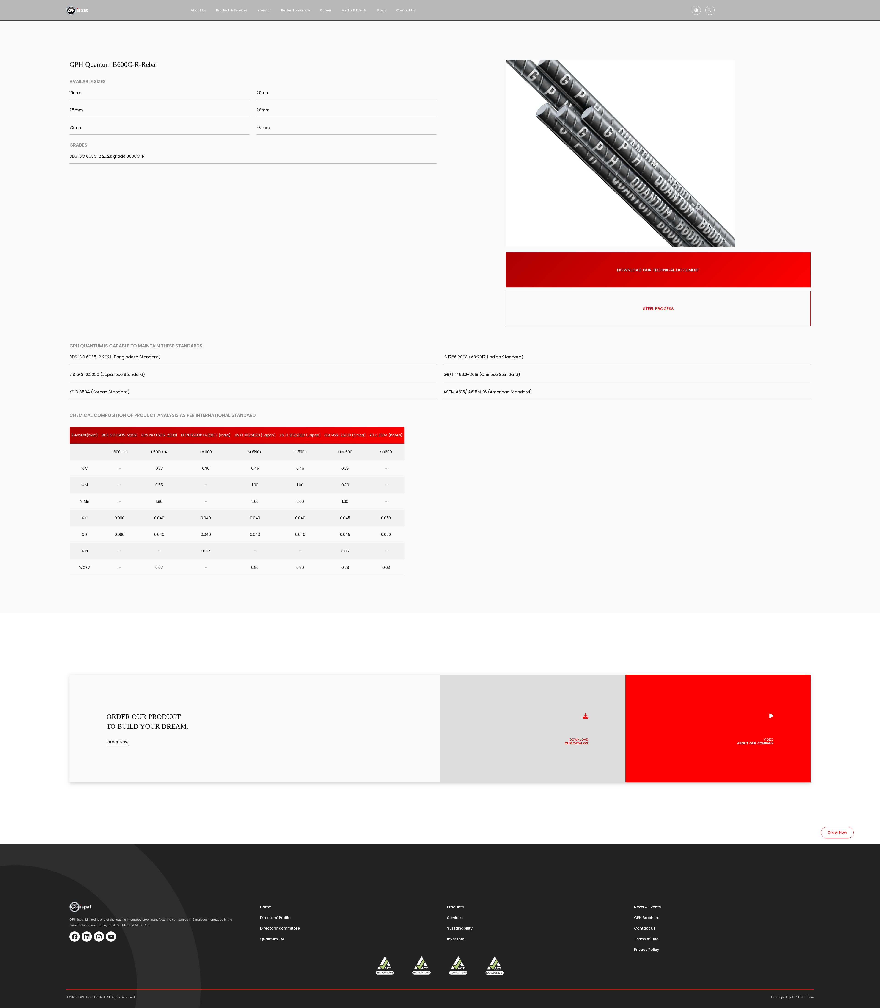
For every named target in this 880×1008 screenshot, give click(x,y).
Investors (455, 938)
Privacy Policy (646, 949)
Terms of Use (646, 938)
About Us (198, 10)
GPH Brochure (646, 917)
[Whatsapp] (696, 10)
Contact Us (405, 10)
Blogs (381, 10)
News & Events (647, 907)
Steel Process (658, 308)
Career (326, 10)
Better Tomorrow (295, 10)
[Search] (710, 10)
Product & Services (232, 10)
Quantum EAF (272, 938)
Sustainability (460, 928)
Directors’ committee (280, 928)
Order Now (118, 742)
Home (265, 907)
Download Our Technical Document (658, 270)
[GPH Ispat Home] (77, 10)
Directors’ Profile (275, 917)
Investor (264, 10)
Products (455, 907)
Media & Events (354, 10)
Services (455, 917)
